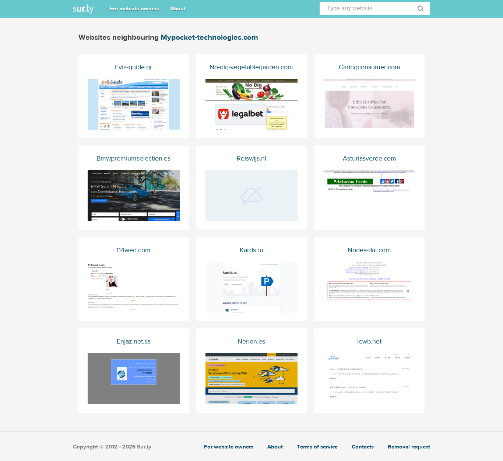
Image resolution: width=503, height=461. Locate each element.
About (178, 8)
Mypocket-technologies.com (209, 37)
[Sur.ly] (83, 9)
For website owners (134, 8)
